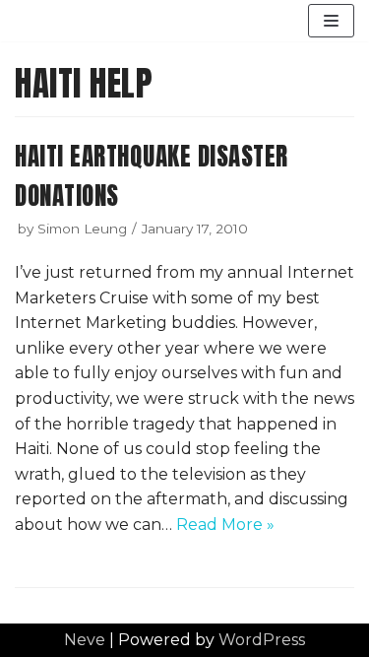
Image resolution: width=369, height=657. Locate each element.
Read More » (225, 524)
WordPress (261, 639)
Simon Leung (82, 228)
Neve (84, 639)
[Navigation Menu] (331, 20)
